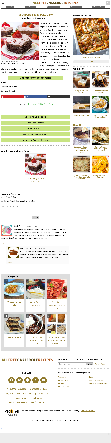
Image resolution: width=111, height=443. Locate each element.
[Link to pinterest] (27, 380)
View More (91, 62)
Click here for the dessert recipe (35, 77)
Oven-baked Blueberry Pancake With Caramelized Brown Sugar (81, 149)
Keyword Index (13, 393)
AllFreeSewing (63, 387)
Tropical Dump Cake (14, 304)
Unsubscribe (36, 398)
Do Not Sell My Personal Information (26, 402)
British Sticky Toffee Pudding (101, 92)
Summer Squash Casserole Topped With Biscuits (100, 149)
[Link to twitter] (19, 380)
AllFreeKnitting (63, 383)
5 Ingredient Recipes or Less (35, 134)
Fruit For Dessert (35, 128)
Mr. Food (90, 377)
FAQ (45, 389)
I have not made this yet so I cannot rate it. (19, 201)
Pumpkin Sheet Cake (81, 115)
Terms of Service (20, 398)
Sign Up (89, 364)
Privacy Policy (29, 393)
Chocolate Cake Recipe (35, 117)
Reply (3, 243)
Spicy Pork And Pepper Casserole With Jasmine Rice (82, 177)
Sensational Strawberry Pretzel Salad (56, 305)
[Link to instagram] (35, 380)
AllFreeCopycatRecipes (95, 380)
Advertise (23, 389)
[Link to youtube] (43, 380)
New (75, 125)
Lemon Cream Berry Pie (35, 304)
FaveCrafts (62, 377)
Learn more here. (88, 411)
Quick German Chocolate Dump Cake (35, 340)
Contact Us (35, 389)
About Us (11, 389)
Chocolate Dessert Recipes (35, 140)
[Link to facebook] (11, 380)
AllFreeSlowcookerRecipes (97, 383)
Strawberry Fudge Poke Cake (35, 180)
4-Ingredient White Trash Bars (40, 104)
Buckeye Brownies (14, 337)
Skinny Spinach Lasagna (91, 57)
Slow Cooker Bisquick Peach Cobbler (100, 116)
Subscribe (43, 393)
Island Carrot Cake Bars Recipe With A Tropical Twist (56, 340)
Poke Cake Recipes (35, 122)
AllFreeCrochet (63, 380)
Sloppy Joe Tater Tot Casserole (100, 176)
